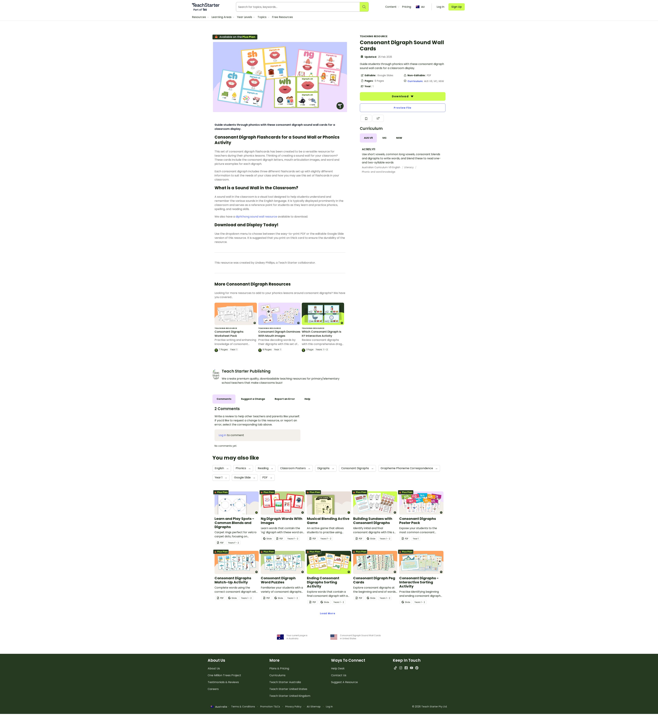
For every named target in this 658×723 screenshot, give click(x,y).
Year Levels (245, 17)
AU (423, 7)
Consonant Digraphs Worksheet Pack (229, 334)
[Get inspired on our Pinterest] (416, 667)
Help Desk (338, 668)
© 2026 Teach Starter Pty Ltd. (429, 706)
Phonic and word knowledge (378, 172)
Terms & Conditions (243, 706)
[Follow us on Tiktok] (395, 667)
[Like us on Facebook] (406, 667)
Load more (327, 613)
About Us (214, 668)
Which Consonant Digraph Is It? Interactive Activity (321, 334)
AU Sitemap (314, 706)
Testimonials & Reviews (223, 682)
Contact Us (338, 675)
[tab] (368, 138)
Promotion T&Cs (270, 706)
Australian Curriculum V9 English (381, 167)
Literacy (409, 167)
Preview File (402, 107)
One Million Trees (224, 675)
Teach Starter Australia (285, 682)
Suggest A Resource (344, 682)
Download (400, 96)
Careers (213, 689)
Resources (199, 17)
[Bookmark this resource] (366, 118)
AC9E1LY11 (368, 149)
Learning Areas (221, 17)
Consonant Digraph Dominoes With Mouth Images (279, 334)
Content (391, 7)
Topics (262, 17)
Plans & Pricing (279, 668)
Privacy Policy (293, 706)
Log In (329, 706)
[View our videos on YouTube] (411, 667)
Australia (220, 706)
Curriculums (277, 675)
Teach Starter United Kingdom (289, 696)
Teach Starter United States (288, 689)
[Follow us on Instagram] (400, 667)
